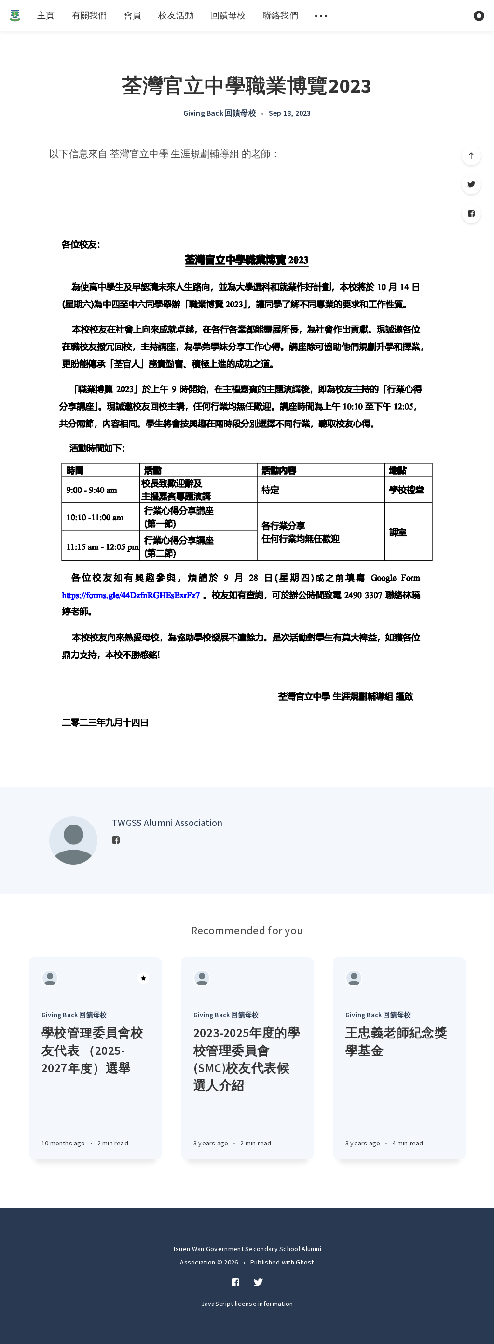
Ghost (305, 1262)
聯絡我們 (280, 15)
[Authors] (49, 978)
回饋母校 (228, 15)
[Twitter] (471, 184)
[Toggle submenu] (321, 16)
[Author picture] (73, 840)
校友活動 (175, 15)
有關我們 (89, 15)
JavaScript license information (247, 1303)
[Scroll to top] (471, 155)
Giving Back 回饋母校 (219, 112)
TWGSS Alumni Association (167, 822)
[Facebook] (471, 213)
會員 (133, 15)
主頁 (46, 15)
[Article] (95, 978)
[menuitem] (15, 16)
